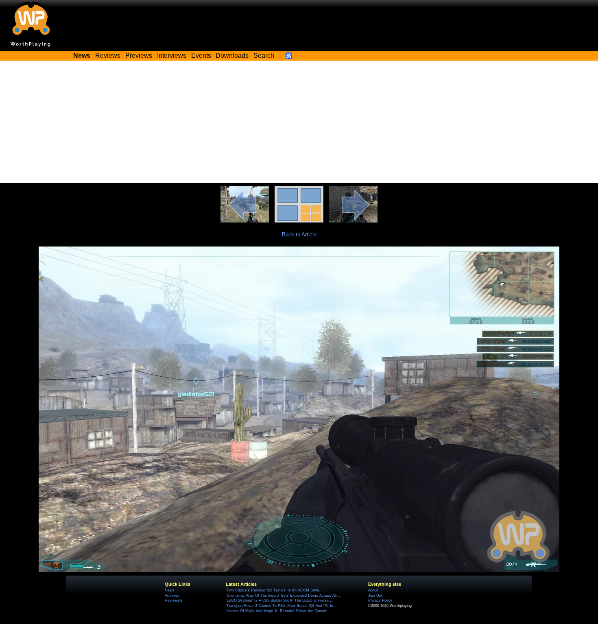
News (170, 590)
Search (263, 55)
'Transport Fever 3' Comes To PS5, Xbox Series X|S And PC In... (281, 606)
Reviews (107, 55)
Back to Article (299, 234)
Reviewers (174, 600)
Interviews (171, 55)
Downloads (232, 55)
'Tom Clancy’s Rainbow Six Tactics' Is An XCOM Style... (274, 590)
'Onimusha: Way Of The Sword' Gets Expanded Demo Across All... (283, 595)
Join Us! (375, 595)
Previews (138, 55)
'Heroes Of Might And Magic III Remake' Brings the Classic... (278, 611)
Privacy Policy (380, 600)
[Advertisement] (299, 122)
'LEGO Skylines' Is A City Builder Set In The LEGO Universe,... (280, 600)
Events (201, 55)
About (373, 590)
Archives (172, 595)
